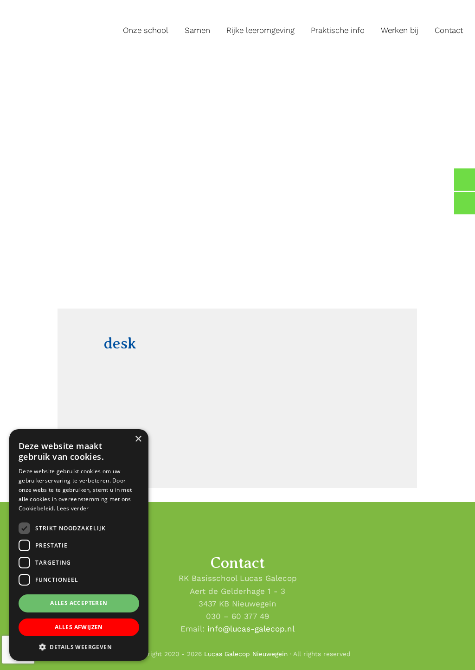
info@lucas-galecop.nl (251, 628)
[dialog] (78, 545)
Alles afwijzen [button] (79, 627)
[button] (79, 646)
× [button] (138, 439)
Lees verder (73, 508)
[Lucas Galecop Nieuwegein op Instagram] (464, 203)
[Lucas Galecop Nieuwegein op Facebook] (464, 179)
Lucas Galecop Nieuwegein (23, 1)
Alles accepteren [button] (78, 603)
